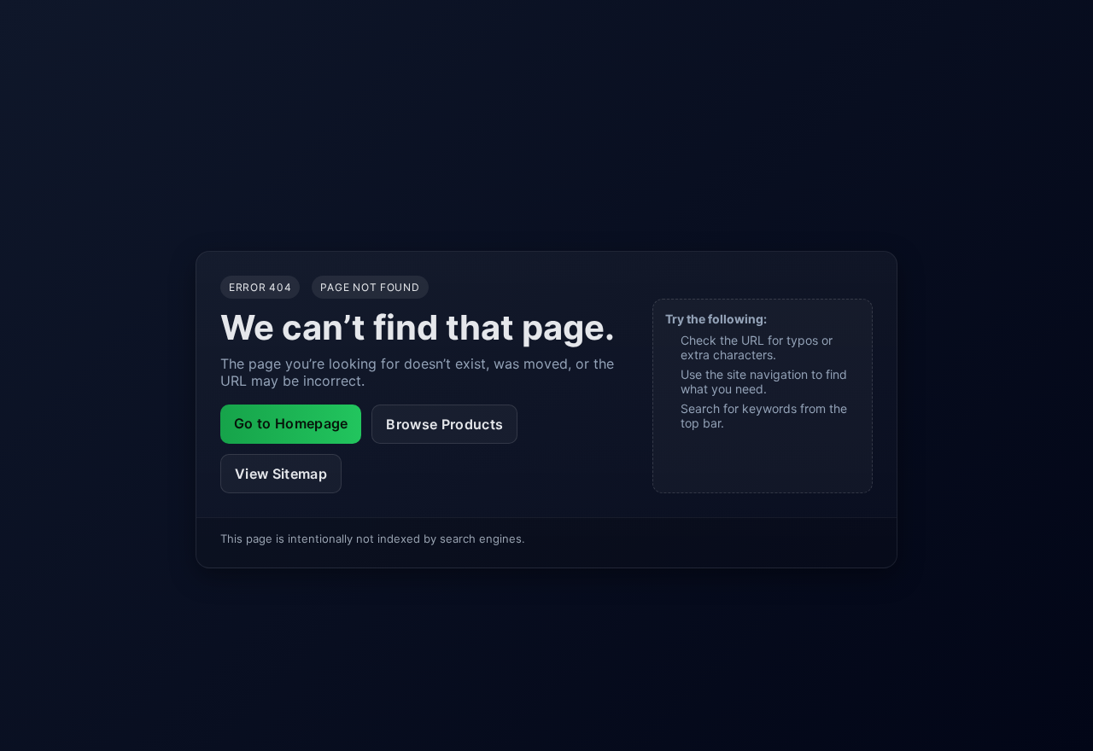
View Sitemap (281, 473)
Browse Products (444, 424)
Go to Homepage (291, 423)
